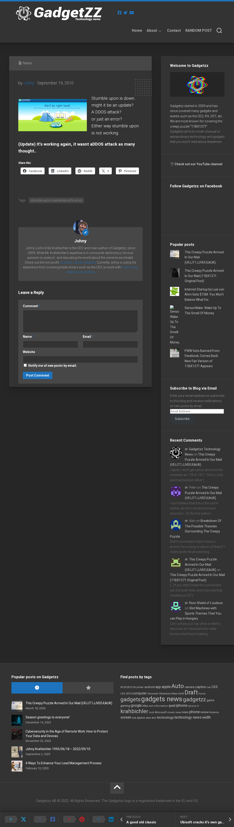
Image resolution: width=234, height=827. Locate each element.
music (171, 712)
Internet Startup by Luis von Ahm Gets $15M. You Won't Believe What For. (204, 294)
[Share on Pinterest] (73, 819)
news (185, 712)
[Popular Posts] (88, 688)
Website (29, 352)
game (210, 700)
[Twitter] (125, 12)
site (134, 717)
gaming (125, 705)
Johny (29, 83)
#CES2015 (126, 687)
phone (194, 711)
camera (189, 687)
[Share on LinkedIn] (102, 819)
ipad (172, 706)
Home (137, 30)
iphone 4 (193, 705)
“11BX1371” (198, 126)
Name (28, 336)
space (141, 717)
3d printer (138, 687)
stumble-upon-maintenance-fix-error (56, 200)
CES (215, 687)
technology (165, 717)
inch (151, 705)
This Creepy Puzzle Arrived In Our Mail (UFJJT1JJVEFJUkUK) (196, 459)
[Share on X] (14, 819)
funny (202, 693)
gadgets (130, 699)
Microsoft (161, 712)
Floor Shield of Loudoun (206, 603)
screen (125, 717)
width (206, 717)
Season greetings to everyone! (47, 717)
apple (166, 686)
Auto (177, 686)
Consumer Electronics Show (162, 693)
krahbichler (134, 711)
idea (145, 705)
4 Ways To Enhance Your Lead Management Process (63, 763)
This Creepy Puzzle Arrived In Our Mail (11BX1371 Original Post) (204, 276)
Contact (174, 30)
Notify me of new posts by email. (52, 365)
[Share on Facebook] (43, 819)
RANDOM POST (198, 30)
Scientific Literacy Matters (78, 262)
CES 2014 (125, 693)
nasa (178, 712)
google (136, 705)
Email (88, 336)
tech (154, 717)
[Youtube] (131, 12)
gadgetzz (194, 699)
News (27, 63)
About (152, 30)
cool (181, 693)
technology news (188, 717)
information (161, 705)
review (204, 712)
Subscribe (182, 419)
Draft (191, 692)
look (151, 712)
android (149, 687)
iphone (181, 705)
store (148, 717)
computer (139, 693)
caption (200, 687)
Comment (31, 306)
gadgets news (161, 699)
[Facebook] (119, 12)
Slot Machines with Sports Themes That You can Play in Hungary (195, 613)
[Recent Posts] (37, 688)
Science (214, 712)
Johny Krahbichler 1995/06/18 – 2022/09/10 (58, 749)
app (158, 687)
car (209, 687)
